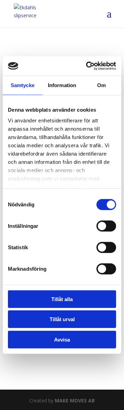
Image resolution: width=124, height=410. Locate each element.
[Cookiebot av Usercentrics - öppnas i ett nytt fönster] (87, 66)
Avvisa (62, 339)
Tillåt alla (62, 299)
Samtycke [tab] (22, 85)
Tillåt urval (62, 319)
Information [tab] (62, 85)
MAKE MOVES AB (75, 400)
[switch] (106, 225)
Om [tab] (101, 85)
